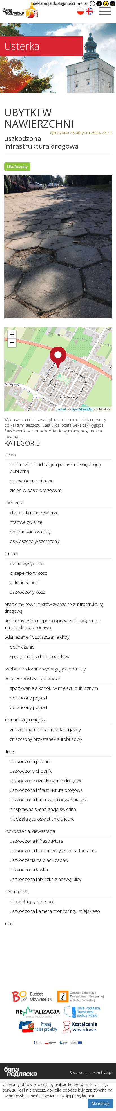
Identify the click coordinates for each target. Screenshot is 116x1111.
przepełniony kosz (28, 573)
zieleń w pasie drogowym (36, 490)
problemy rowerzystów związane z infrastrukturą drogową (54, 607)
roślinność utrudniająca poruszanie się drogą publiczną (55, 467)
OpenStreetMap (82, 409)
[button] (58, 358)
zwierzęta (14, 502)
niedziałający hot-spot (32, 901)
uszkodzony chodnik (31, 771)
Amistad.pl (104, 1072)
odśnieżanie (22, 646)
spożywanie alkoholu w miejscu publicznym (54, 688)
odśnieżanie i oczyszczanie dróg (37, 637)
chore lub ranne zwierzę (34, 512)
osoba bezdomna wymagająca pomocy (45, 668)
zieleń (10, 454)
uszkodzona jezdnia (30, 761)
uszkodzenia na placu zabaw (39, 860)
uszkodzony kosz (27, 592)
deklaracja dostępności (54, 3)
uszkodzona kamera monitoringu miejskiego (55, 911)
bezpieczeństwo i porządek (32, 678)
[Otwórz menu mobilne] (105, 11)
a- (86, 3)
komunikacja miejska (25, 719)
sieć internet (16, 891)
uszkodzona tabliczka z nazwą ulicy (45, 879)
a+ (80, 3)
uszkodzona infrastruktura (36, 841)
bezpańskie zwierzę (30, 531)
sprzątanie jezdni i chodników (40, 656)
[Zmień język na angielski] (89, 11)
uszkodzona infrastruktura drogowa (46, 790)
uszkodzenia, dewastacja (29, 831)
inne (8, 923)
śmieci (10, 553)
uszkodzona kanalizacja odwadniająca (49, 799)
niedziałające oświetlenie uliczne (42, 818)
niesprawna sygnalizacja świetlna (43, 809)
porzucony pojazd (28, 697)
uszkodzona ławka (29, 869)
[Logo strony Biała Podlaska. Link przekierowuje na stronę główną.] (20, 10)
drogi (9, 751)
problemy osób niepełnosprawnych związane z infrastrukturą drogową (52, 624)
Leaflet (61, 409)
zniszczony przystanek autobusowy (46, 739)
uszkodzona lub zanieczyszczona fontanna (53, 850)
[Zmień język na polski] (80, 11)
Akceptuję (101, 1103)
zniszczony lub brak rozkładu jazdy (45, 729)
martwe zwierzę (26, 522)
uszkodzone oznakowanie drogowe (46, 780)
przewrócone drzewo (32, 480)
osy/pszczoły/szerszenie (35, 541)
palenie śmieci (24, 582)
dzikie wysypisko (27, 563)
